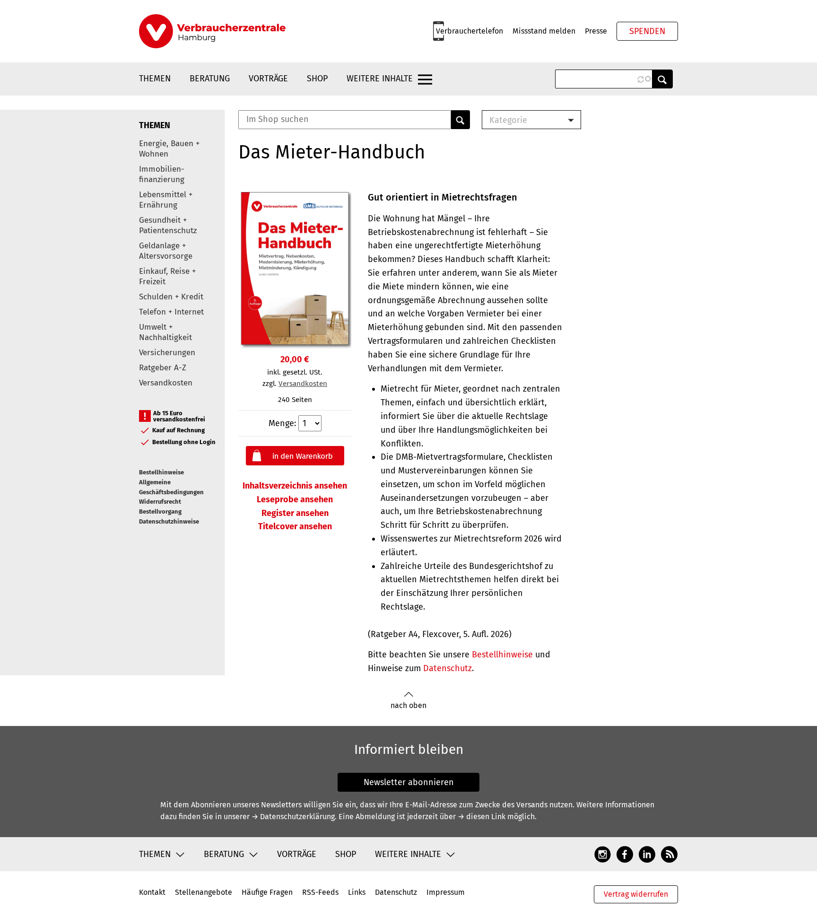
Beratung (210, 78)
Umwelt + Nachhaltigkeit (165, 332)
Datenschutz (447, 668)
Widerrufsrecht (160, 501)
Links (356, 892)
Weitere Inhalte (380, 78)
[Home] (212, 31)
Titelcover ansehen (295, 526)
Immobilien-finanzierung (161, 174)
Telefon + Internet (171, 312)
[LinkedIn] (647, 853)
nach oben (408, 705)
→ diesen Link (481, 816)
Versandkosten (165, 383)
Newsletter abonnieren (409, 782)
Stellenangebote (203, 892)
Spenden (647, 31)
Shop (317, 78)
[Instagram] (602, 853)
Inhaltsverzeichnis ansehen (295, 486)
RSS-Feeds (320, 892)
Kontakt (152, 892)
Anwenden (662, 79)
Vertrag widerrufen (636, 894)
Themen (155, 78)
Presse (596, 30)
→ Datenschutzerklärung (293, 816)
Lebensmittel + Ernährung (165, 200)
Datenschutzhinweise (169, 521)
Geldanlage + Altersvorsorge (165, 251)
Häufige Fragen (267, 892)
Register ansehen (295, 513)
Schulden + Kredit (171, 297)
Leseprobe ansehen (295, 499)
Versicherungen (167, 353)
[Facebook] (625, 853)
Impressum (445, 892)
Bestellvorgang (160, 511)
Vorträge (268, 78)
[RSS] (669, 853)
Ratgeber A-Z (162, 368)
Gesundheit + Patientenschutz (168, 225)
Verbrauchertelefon (469, 30)
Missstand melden (544, 30)
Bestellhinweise (161, 472)
